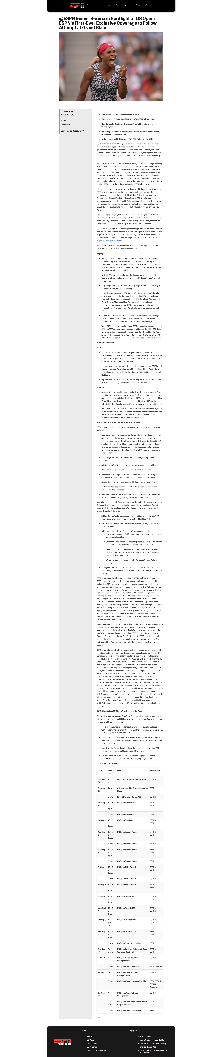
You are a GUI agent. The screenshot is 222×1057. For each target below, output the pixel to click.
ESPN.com (91, 1040)
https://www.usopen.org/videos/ (110, 240)
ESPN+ (89, 1036)
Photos (116, 5)
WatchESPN (92, 1043)
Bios (108, 5)
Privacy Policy (146, 1036)
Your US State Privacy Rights (152, 1040)
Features (100, 5)
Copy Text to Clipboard (71, 131)
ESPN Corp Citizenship (96, 1050)
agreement (148, 245)
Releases (89, 5)
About (138, 5)
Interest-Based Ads (148, 1047)
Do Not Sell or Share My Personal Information (153, 1051)
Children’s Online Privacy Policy (153, 1043)
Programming (127, 5)
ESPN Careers (92, 1047)
